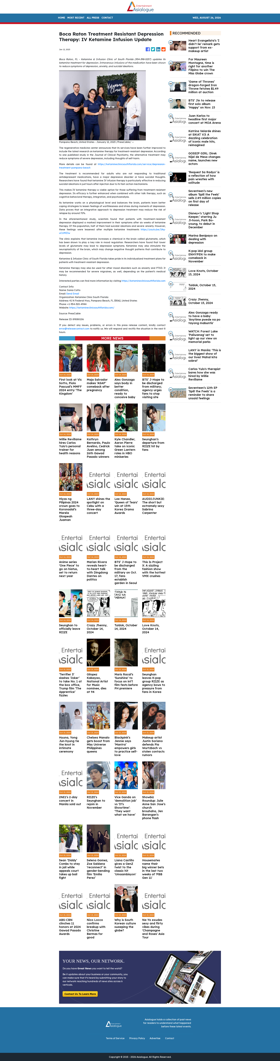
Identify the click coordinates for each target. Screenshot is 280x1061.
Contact (169, 1038)
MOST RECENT (75, 17)
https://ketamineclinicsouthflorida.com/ (91, 307)
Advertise (155, 1038)
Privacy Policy (137, 1038)
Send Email (72, 293)
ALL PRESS (93, 17)
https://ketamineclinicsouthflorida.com (143, 280)
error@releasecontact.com (74, 328)
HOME (61, 17)
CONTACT (107, 17)
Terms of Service (115, 1038)
